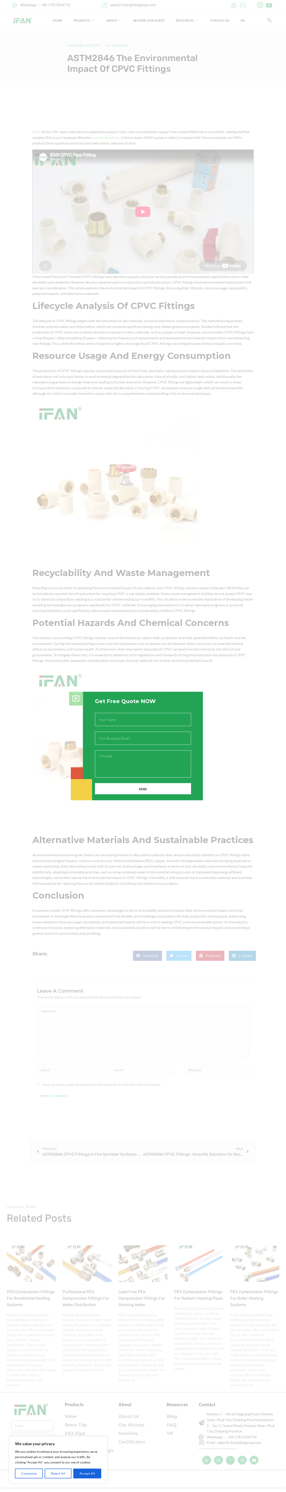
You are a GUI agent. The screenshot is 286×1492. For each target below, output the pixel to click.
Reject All (58, 1473)
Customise (29, 1473)
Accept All (87, 1473)
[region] (58, 1459)
